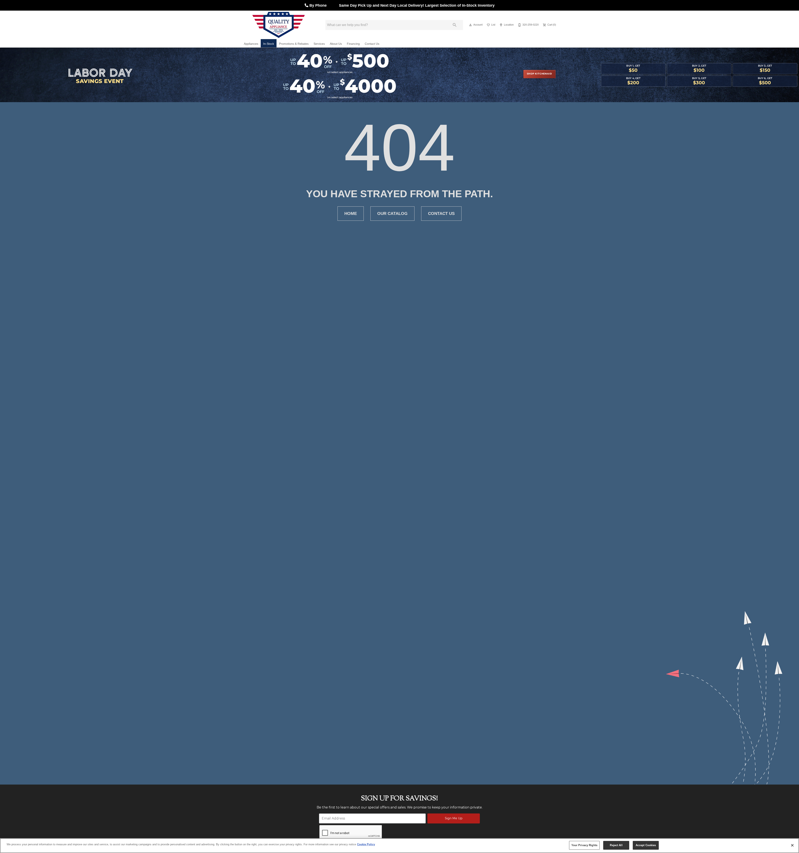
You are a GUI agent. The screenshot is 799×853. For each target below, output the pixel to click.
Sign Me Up (454, 818)
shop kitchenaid (539, 74)
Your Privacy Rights (584, 845)
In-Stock (268, 43)
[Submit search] (454, 25)
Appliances (251, 43)
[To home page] (278, 24)
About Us (336, 43)
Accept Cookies (646, 845)
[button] (470, 24)
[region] (399, 845)
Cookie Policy (366, 844)
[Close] (792, 845)
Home (350, 213)
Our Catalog (392, 213)
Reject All (616, 845)
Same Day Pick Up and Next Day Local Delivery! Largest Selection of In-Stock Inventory (416, 5)
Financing (353, 43)
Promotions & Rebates (294, 43)
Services (319, 43)
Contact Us (372, 43)
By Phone (318, 5)
